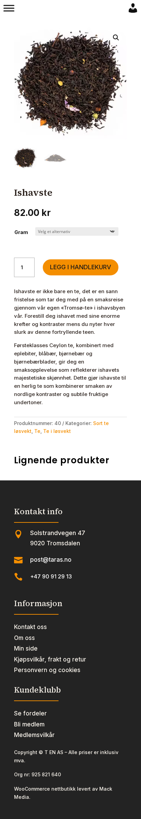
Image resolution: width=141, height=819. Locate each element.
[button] (116, 37)
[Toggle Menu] (8, 8)
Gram (21, 232)
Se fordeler (30, 713)
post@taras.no (51, 559)
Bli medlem (29, 724)
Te (37, 431)
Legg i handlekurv (80, 267)
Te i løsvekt (57, 431)
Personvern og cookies (47, 670)
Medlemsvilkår (34, 735)
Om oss (24, 637)
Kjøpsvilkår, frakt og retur (50, 659)
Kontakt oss (30, 627)
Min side (26, 648)
